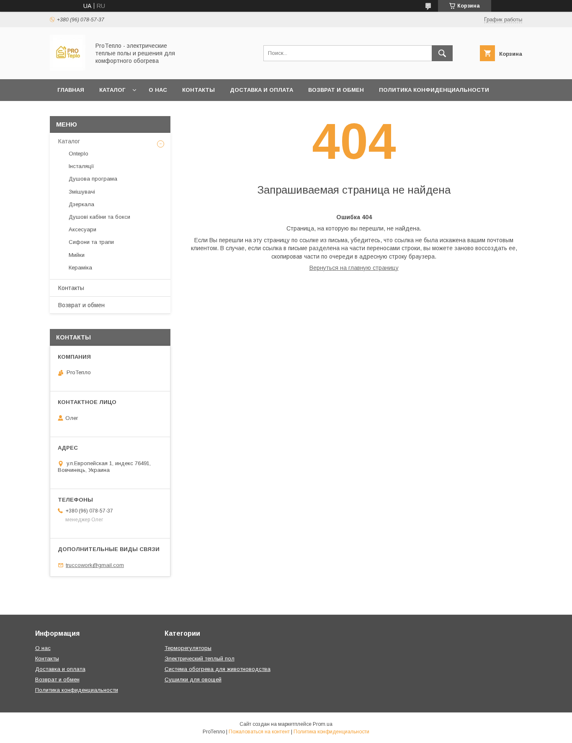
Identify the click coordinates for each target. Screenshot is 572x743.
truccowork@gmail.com (95, 565)
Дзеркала (81, 204)
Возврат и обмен (336, 90)
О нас (158, 90)
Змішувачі (82, 192)
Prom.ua (322, 724)
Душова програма (93, 179)
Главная (70, 90)
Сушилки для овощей (193, 679)
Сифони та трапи (91, 242)
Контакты (198, 90)
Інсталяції (81, 166)
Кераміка (80, 267)
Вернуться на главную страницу (354, 267)
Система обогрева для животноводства (218, 669)
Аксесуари (82, 229)
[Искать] (442, 53)
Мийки (77, 255)
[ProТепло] (67, 68)
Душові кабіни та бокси (99, 217)
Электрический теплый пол (199, 658)
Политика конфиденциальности (434, 90)
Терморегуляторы (188, 648)
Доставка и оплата (261, 90)
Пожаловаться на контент (259, 732)
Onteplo (78, 153)
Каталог (112, 90)
